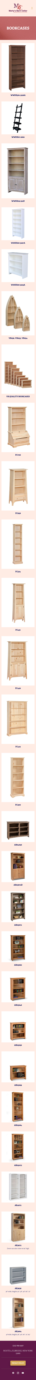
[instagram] (18, 1373)
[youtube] (22, 1373)
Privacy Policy (18, 1363)
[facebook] (13, 1373)
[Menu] (32, 8)
